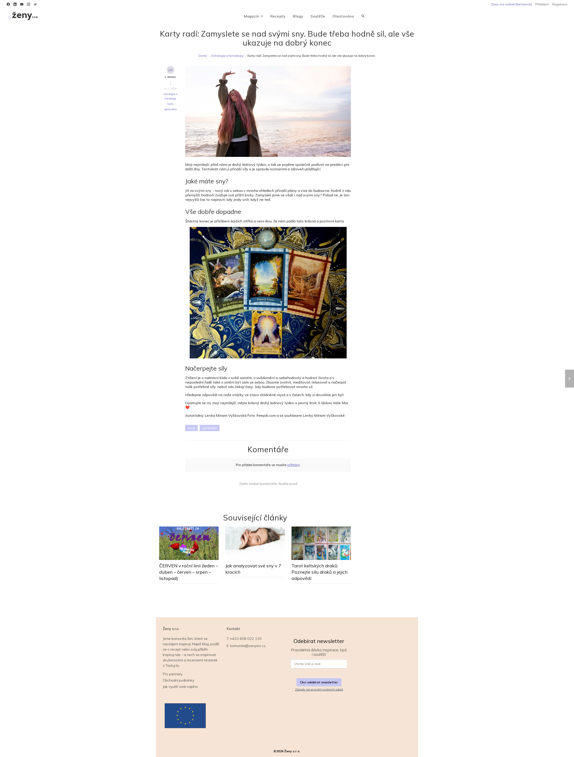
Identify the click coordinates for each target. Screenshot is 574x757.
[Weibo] (35, 4)
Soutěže (318, 16)
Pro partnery (173, 674)
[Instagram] (28, 4)
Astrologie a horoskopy (227, 55)
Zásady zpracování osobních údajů (319, 689)
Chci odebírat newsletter (319, 682)
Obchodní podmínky (178, 680)
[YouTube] (21, 4)
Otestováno (343, 16)
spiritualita (170, 109)
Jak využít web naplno (180, 686)
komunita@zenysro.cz (247, 645)
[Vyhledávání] (363, 16)
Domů (203, 55)
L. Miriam (170, 77)
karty (170, 103)
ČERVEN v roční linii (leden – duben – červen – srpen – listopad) (188, 572)
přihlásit (293, 465)
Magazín (251, 16)
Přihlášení (542, 4)
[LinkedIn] (15, 4)
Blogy (298, 16)
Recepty (278, 16)
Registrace (559, 4)
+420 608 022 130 (246, 638)
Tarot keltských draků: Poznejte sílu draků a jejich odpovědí (319, 572)
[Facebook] (8, 4)
